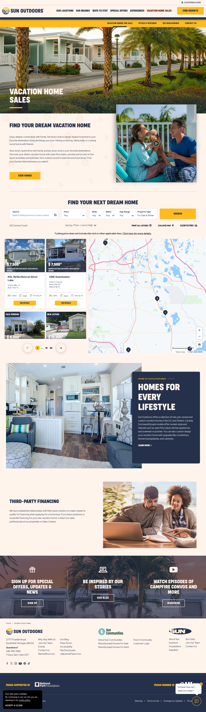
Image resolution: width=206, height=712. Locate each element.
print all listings (140, 226)
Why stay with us (46, 639)
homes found (18, 225)
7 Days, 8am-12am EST (17, 654)
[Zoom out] (199, 336)
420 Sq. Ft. (78, 295)
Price (66, 212)
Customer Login (192, 2)
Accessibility (66, 646)
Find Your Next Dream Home (103, 202)
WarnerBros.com (46, 653)
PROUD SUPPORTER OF (18, 685)
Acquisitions (175, 646)
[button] (25, 176)
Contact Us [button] (190, 23)
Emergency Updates (173, 701)
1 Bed (54, 295)
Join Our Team (45, 643)
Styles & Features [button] (147, 23)
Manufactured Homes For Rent (113, 647)
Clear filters (186, 225)
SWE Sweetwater (59, 277)
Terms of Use (153, 701)
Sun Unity (190, 639)
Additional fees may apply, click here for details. (22, 269)
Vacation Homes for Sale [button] (120, 23)
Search (16, 212)
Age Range (125, 212)
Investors (173, 642)
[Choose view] (199, 345)
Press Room (66, 643)
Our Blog (64, 639)
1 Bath (24, 296)
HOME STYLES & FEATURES (152, 379)
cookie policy (24, 700)
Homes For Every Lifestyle (159, 397)
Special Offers (119, 11)
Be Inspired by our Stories (103, 584)
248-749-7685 (13, 651)
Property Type (144, 212)
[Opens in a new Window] (50, 684)
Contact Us (43, 650)
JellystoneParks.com (70, 653)
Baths (108, 212)
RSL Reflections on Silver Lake (23, 278)
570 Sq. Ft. (37, 295)
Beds (94, 212)
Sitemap (139, 701)
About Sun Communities (110, 639)
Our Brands (83, 11)
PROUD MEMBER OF (164, 685)
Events (41, 646)
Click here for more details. (137, 233)
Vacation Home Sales (159, 11)
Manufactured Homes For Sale (113, 643)
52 (51, 348)
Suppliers (173, 650)
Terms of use (180, 352)
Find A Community (142, 639)
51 (47, 348)
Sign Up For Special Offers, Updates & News (32, 587)
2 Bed (13, 295)
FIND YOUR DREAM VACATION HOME (50, 125)
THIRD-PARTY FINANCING (34, 501)
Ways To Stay (100, 11)
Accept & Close (14, 705)
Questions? (12, 647)
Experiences (137, 11)
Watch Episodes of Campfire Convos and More (173, 587)
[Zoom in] (199, 330)
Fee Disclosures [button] (171, 23)
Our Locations (64, 11)
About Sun (174, 639)
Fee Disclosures (67, 650)
